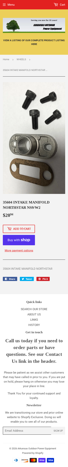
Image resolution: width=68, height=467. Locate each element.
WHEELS (21, 59)
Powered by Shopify (32, 453)
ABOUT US (34, 314)
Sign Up (58, 430)
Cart (62, 4)
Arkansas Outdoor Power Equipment (37, 448)
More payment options (19, 250)
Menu (11, 4)
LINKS (34, 319)
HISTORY (34, 325)
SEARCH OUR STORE (34, 309)
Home (6, 59)
